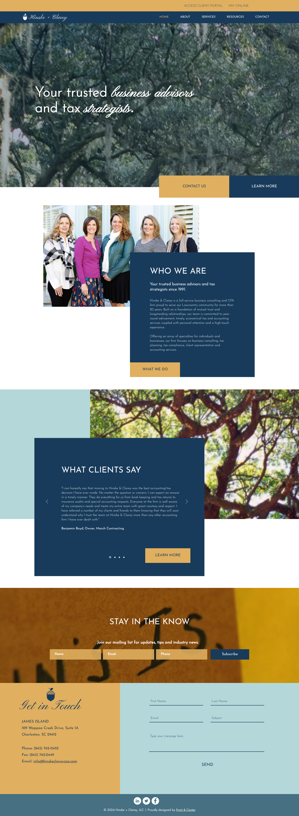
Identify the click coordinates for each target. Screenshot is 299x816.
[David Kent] (123, 557)
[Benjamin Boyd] (110, 557)
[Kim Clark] (119, 557)
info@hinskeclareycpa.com (55, 761)
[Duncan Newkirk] (115, 557)
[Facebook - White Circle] (155, 801)
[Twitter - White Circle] (146, 801)
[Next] (187, 502)
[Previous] (47, 502)
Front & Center (185, 810)
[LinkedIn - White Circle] (137, 801)
